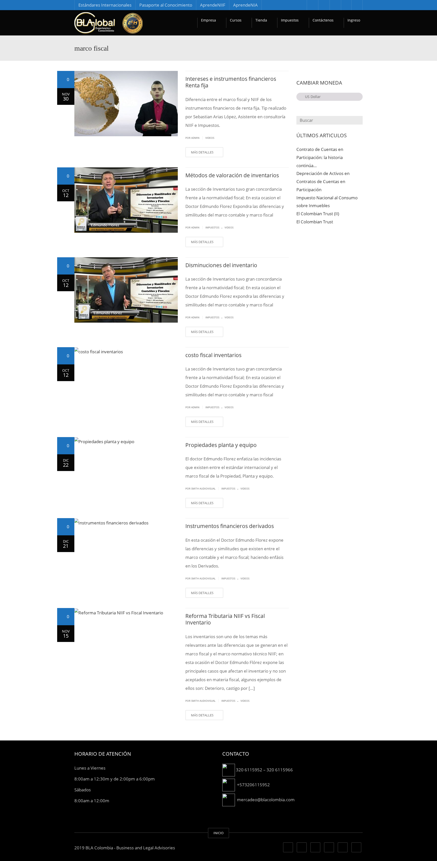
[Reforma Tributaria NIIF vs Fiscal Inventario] (126, 612)
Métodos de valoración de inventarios (232, 175)
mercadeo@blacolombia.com (266, 800)
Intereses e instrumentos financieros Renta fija (230, 82)
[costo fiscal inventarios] (126, 351)
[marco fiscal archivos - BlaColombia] (108, 23)
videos (209, 138)
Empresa (208, 20)
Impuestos (290, 20)
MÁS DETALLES (202, 152)
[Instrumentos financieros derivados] (126, 522)
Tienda (261, 20)
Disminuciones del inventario (221, 265)
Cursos (236, 20)
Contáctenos (323, 20)
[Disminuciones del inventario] (126, 290)
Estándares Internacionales (105, 5)
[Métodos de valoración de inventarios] (126, 200)
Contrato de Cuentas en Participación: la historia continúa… (319, 157)
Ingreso (353, 20)
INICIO (218, 833)
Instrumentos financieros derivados (229, 526)
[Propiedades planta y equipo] (126, 441)
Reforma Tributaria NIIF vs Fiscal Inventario (225, 619)
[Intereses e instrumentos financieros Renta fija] (126, 103)
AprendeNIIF (212, 5)
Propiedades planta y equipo (221, 444)
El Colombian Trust (314, 222)
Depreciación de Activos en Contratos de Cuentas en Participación (322, 181)
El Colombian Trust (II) (317, 214)
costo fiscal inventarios (213, 355)
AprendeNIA (245, 5)
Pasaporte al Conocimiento (165, 5)
